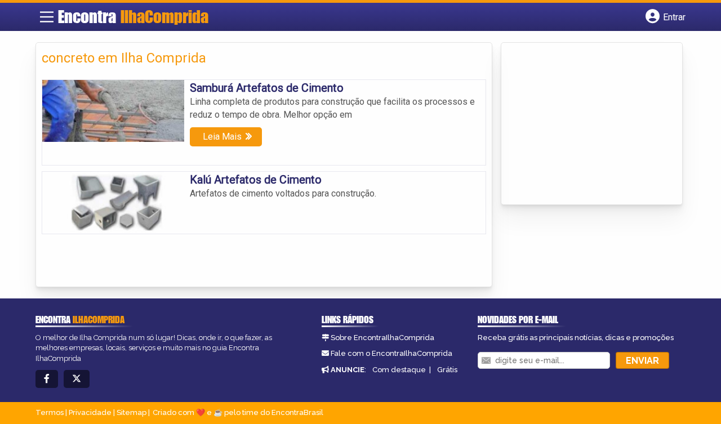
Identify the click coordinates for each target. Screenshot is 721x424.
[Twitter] (77, 379)
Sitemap (131, 412)
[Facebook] (46, 379)
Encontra (133, 16)
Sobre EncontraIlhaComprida (382, 337)
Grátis (447, 369)
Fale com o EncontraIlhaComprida (391, 353)
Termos (49, 412)
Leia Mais (222, 136)
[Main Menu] (46, 17)
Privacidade (90, 412)
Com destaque (399, 369)
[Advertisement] (591, 124)
